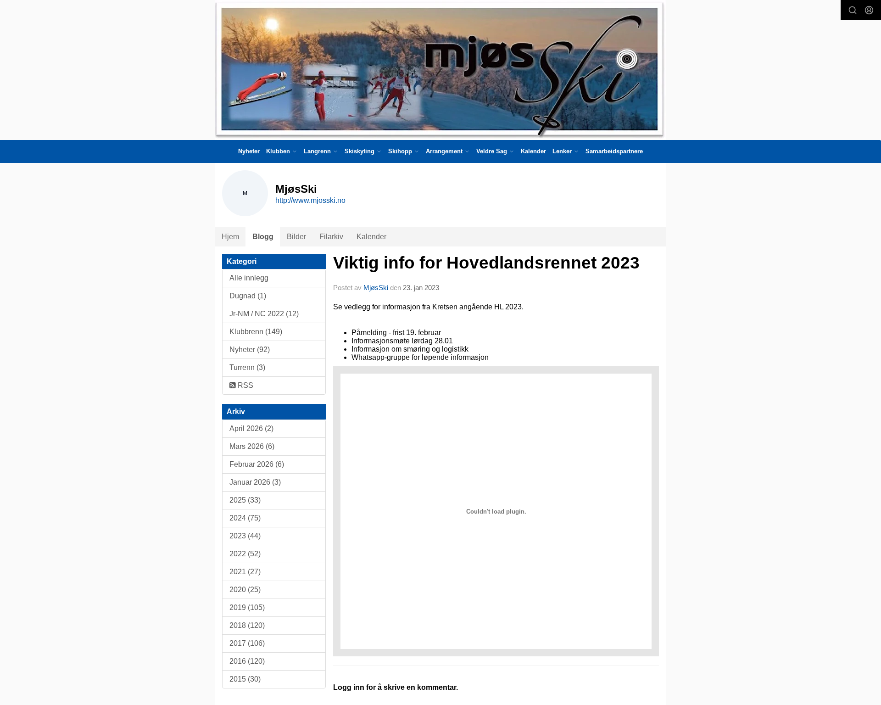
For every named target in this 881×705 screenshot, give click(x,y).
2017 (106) (247, 643)
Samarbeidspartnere (614, 151)
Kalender (533, 151)
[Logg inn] (869, 10)
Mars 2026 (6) (251, 446)
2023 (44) (245, 536)
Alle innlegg (248, 278)
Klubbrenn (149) (255, 332)
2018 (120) (247, 625)
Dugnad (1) (247, 296)
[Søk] (852, 10)
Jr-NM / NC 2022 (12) (264, 314)
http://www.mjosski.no (310, 200)
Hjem (230, 237)
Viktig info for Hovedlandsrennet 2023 (486, 262)
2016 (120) (247, 661)
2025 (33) (245, 500)
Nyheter (249, 151)
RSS (244, 385)
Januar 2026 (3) (255, 482)
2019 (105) (247, 607)
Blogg (262, 237)
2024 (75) (245, 518)
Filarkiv (331, 237)
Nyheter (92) (249, 349)
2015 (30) (245, 679)
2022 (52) (245, 554)
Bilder (296, 237)
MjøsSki (375, 287)
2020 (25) (245, 589)
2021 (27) (245, 572)
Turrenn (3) (247, 367)
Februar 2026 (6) (256, 464)
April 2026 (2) (251, 428)
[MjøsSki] (440, 70)
